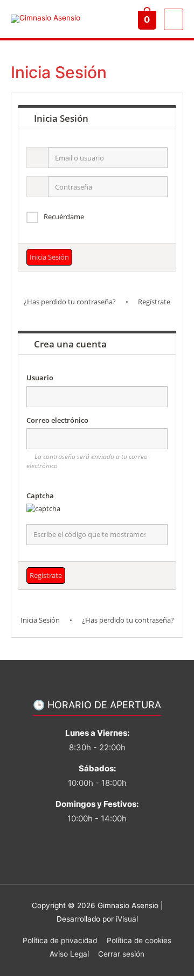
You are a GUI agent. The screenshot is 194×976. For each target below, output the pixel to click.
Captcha (40, 495)
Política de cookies (139, 940)
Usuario (39, 377)
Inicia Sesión (40, 620)
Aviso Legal (69, 954)
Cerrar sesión (121, 954)
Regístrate (154, 301)
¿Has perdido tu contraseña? (70, 301)
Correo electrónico (57, 420)
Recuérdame (64, 216)
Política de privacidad (60, 940)
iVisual (127, 919)
